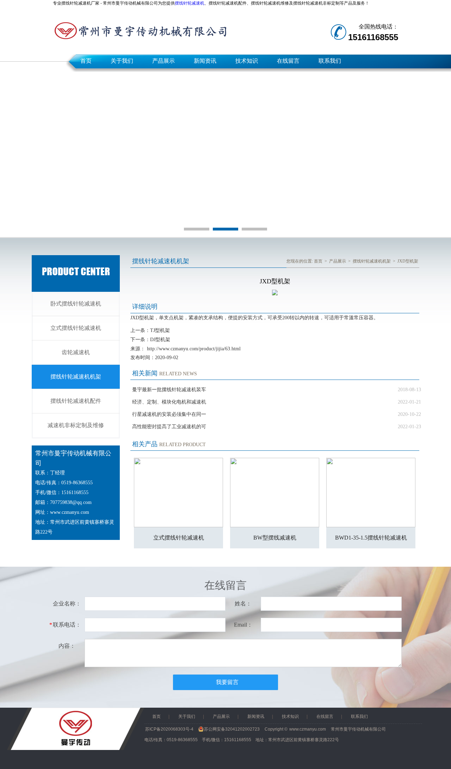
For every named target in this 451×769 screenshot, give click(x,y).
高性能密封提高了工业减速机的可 (169, 426)
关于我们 (122, 61)
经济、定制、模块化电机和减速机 (169, 402)
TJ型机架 (160, 330)
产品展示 (163, 61)
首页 (86, 61)
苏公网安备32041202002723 (232, 729)
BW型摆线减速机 (274, 538)
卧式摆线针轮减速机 (75, 304)
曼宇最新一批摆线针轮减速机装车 (169, 389)
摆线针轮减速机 (189, 3)
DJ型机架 (160, 339)
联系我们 (330, 61)
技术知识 (246, 61)
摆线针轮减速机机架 (75, 377)
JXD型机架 (407, 261)
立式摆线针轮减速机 (75, 328)
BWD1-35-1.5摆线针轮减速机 (371, 538)
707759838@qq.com (71, 502)
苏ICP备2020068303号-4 (169, 729)
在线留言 (288, 61)
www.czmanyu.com (69, 512)
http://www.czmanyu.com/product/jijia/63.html (194, 348)
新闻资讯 (205, 61)
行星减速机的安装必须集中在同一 (169, 414)
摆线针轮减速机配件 (75, 401)
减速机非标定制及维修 (76, 425)
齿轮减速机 (76, 352)
